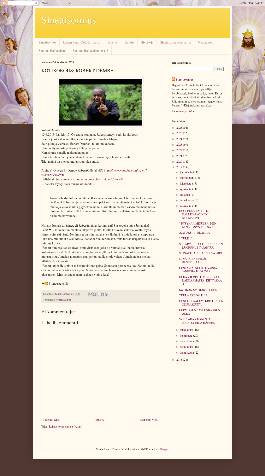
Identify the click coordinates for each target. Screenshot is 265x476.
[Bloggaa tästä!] (94, 294)
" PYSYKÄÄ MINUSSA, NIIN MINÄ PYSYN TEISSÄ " (197, 225)
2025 (179, 133)
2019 (179, 167)
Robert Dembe (63, 299)
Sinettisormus (68, 19)
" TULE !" (185, 238)
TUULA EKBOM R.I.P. (193, 295)
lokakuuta (186, 183)
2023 (179, 144)
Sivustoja (147, 42)
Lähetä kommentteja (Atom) (65, 426)
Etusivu (113, 42)
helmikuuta (187, 347)
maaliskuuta (187, 341)
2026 (179, 127)
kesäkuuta (186, 206)
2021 (179, 156)
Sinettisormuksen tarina (175, 42)
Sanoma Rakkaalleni (52, 50)
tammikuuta (187, 352)
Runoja (129, 42)
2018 (179, 359)
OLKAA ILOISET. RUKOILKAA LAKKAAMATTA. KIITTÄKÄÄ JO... (200, 280)
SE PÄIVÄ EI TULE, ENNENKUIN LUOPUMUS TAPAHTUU (201, 245)
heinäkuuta (186, 200)
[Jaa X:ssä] (98, 294)
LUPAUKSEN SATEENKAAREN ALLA (199, 311)
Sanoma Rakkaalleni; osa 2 (90, 50)
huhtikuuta (186, 335)
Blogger (164, 449)
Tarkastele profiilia (183, 111)
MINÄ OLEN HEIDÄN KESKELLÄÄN (193, 260)
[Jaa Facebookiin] (102, 294)
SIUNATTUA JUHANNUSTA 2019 (200, 253)
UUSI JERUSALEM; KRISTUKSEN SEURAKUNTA (201, 302)
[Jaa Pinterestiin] (106, 294)
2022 (179, 150)
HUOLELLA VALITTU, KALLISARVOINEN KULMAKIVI (194, 214)
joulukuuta (186, 172)
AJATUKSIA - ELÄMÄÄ (194, 232)
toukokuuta (187, 330)
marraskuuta (187, 178)
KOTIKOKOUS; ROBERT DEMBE (200, 290)
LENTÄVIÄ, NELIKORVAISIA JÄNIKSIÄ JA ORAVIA (198, 269)
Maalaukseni (206, 42)
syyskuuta (186, 189)
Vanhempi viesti (149, 420)
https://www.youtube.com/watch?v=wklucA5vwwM (90, 179)
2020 (179, 161)
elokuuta (185, 195)
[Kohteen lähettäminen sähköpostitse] (90, 294)
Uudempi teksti (51, 420)
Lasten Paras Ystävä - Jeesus (82, 42)
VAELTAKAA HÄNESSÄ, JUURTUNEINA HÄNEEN (197, 321)
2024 (179, 139)
